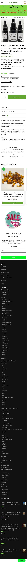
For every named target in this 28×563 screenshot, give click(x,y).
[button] (24, 3)
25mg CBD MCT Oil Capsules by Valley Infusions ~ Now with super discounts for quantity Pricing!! (13, 194)
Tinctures (8, 17)
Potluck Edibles (5, 338)
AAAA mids (4, 377)
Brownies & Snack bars (7, 439)
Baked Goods (5, 437)
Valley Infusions (20, 152)
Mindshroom (4, 331)
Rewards (3, 269)
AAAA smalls (5, 379)
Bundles (3, 358)
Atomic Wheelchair (6, 299)
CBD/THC (11, 149)
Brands (3, 297)
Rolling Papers (5, 294)
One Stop (4, 333)
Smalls (3, 404)
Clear (2, 83)
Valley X (13, 154)
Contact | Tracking (6, 278)
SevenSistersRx (5, 343)
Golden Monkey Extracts (7, 315)
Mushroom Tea (5, 475)
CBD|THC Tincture (18, 149)
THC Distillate (17, 151)
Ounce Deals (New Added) (7, 397)
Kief (3, 395)
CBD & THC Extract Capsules (9, 408)
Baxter (3, 303)
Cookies (4, 448)
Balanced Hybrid (5, 385)
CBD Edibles (4, 444)
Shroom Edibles (5, 453)
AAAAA (3, 383)
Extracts (11, 151)
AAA (3, 367)
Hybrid (3, 392)
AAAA (3, 374)
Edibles (3, 435)
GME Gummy (5, 465)
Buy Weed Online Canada (8, 361)
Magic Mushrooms (6, 469)
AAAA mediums (5, 290)
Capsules (4, 443)
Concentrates (5, 151)
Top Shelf (4, 406)
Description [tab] (4, 107)
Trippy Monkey (5, 347)
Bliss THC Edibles (6, 305)
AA (2, 365)
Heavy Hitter (4, 319)
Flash (2, 463)
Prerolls (4, 400)
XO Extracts (4, 356)
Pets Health (4, 492)
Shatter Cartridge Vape (7, 423)
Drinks (3, 450)
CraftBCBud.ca (5, 312)
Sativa (3, 402)
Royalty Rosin (5, 342)
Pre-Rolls (4, 399)
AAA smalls (4, 369)
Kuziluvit (4, 329)
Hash (3, 416)
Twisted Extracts (5, 349)
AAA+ (3, 370)
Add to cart (16, 97)
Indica (3, 393)
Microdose (4, 472)
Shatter (3, 422)
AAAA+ (3, 381)
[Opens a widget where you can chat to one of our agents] (21, 560)
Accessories (4, 292)
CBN (3, 388)
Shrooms (4, 477)
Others (3, 335)
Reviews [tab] (4, 115)
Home (2, 17)
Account (3, 266)
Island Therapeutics (6, 324)
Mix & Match (4, 480)
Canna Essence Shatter (7, 310)
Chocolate (4, 446)
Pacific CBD (4, 336)
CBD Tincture (5, 489)
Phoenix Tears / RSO (6, 460)
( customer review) (12, 73)
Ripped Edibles (5, 340)
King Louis (4, 327)
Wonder (4, 354)
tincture (18, 156)
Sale (2, 484)
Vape (3, 432)
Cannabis (3, 363)
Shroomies (4, 345)
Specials (3, 280)
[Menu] (3, 2)
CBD (3, 386)
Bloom (3, 306)
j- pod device (4, 467)
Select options (12, 203)
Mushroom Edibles (6, 474)
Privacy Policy (5, 275)
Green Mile (4, 317)
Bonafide (4, 308)
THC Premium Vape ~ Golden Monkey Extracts (12, 429)
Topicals (13, 152)
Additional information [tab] (8, 111)
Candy (3, 441)
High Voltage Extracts (6, 322)
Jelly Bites (4, 326)
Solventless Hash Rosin (7, 425)
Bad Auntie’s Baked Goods (7, 301)
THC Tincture (12, 156)
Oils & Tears (4, 420)
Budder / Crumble (6, 413)
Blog (2, 283)
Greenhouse (4, 390)
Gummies (4, 451)
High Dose (4, 320)
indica (6, 156)
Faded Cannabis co (6, 313)
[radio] (5, 79)
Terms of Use (5, 272)
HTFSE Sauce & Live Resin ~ (8, 418)
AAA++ (3, 372)
